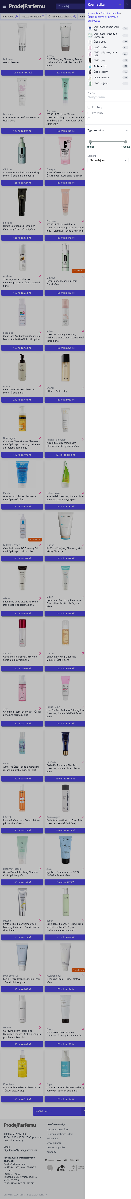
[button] (65, 599)
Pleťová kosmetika (110, 13)
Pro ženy (97, 107)
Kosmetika (93, 13)
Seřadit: (92, 155)
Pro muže (98, 113)
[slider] (90, 141)
